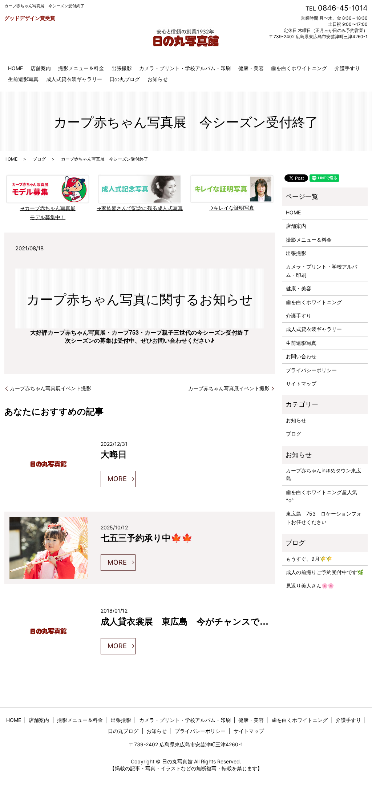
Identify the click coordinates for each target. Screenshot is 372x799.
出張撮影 (122, 68)
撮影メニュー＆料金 (81, 68)
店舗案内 (41, 68)
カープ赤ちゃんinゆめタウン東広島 (323, 474)
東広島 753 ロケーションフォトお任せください (323, 518)
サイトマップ (301, 383)
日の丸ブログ (124, 79)
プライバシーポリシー (311, 370)
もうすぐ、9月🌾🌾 (309, 559)
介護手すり (347, 68)
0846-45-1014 (343, 8)
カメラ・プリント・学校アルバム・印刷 (185, 68)
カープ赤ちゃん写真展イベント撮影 (50, 388)
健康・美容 (251, 68)
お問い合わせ (301, 356)
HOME (15, 68)
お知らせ (157, 79)
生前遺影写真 (23, 79)
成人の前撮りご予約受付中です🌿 (324, 572)
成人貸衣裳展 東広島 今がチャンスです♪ (188, 621)
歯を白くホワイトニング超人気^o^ (321, 496)
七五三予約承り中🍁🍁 (147, 537)
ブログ (39, 159)
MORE (117, 479)
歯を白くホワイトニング (299, 68)
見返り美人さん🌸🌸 (310, 585)
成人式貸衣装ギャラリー (74, 79)
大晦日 (114, 454)
